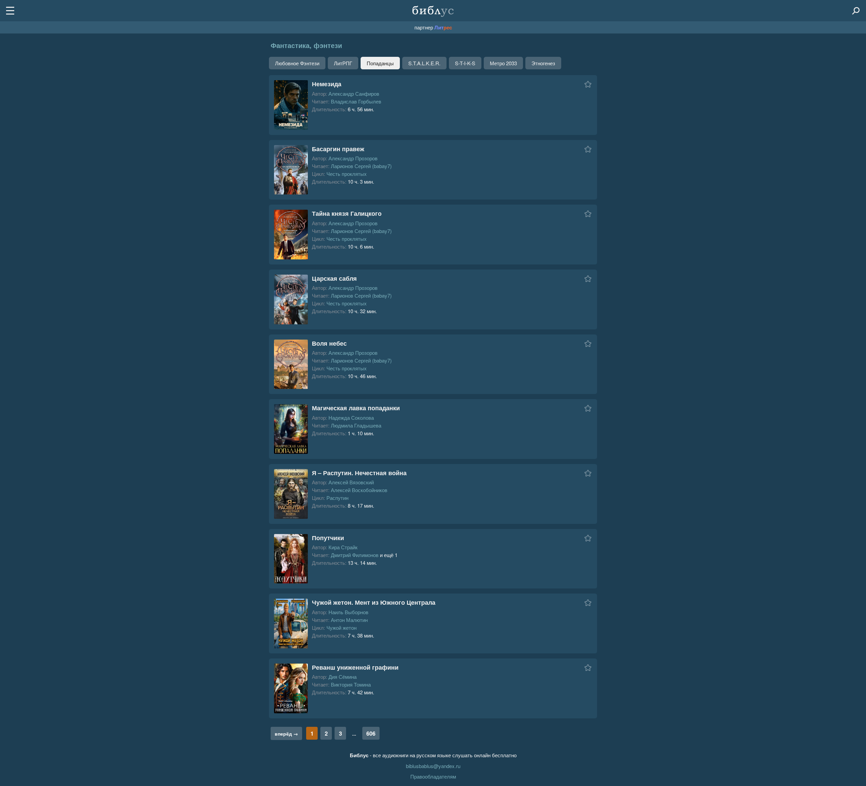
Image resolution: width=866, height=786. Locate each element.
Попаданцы (380, 63)
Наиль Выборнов (348, 612)
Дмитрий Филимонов (355, 554)
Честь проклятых (346, 173)
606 (370, 733)
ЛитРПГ (343, 63)
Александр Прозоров (353, 158)
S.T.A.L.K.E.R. (424, 63)
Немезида (326, 83)
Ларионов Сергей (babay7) (361, 165)
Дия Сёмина (342, 676)
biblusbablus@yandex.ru (433, 765)
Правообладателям (433, 776)
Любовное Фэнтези (297, 63)
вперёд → (286, 733)
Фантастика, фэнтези (306, 45)
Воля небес (329, 343)
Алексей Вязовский (351, 482)
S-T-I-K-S (465, 63)
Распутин (337, 497)
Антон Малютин (349, 619)
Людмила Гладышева (356, 425)
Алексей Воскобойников (359, 489)
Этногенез (543, 63)
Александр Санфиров (353, 93)
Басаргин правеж (338, 148)
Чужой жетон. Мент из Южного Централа (373, 602)
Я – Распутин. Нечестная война (359, 472)
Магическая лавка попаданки (356, 407)
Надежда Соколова (351, 417)
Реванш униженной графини (355, 667)
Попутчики (328, 537)
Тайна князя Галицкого (347, 213)
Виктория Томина (351, 684)
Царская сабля (334, 278)
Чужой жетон (341, 627)
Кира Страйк (343, 547)
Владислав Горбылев (356, 101)
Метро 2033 (503, 63)
